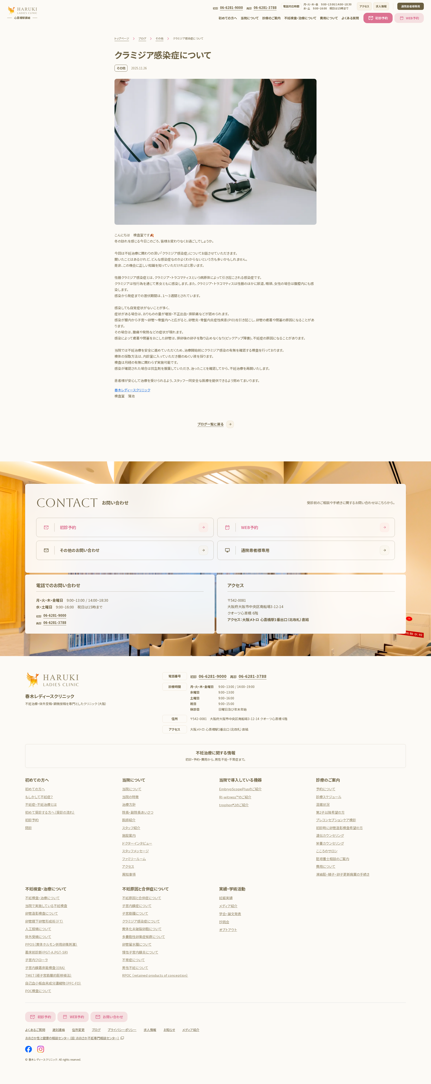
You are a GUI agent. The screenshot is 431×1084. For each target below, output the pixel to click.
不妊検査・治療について (300, 18)
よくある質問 (350, 18)
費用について (329, 18)
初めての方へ (228, 18)
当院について (250, 18)
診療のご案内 (271, 18)
